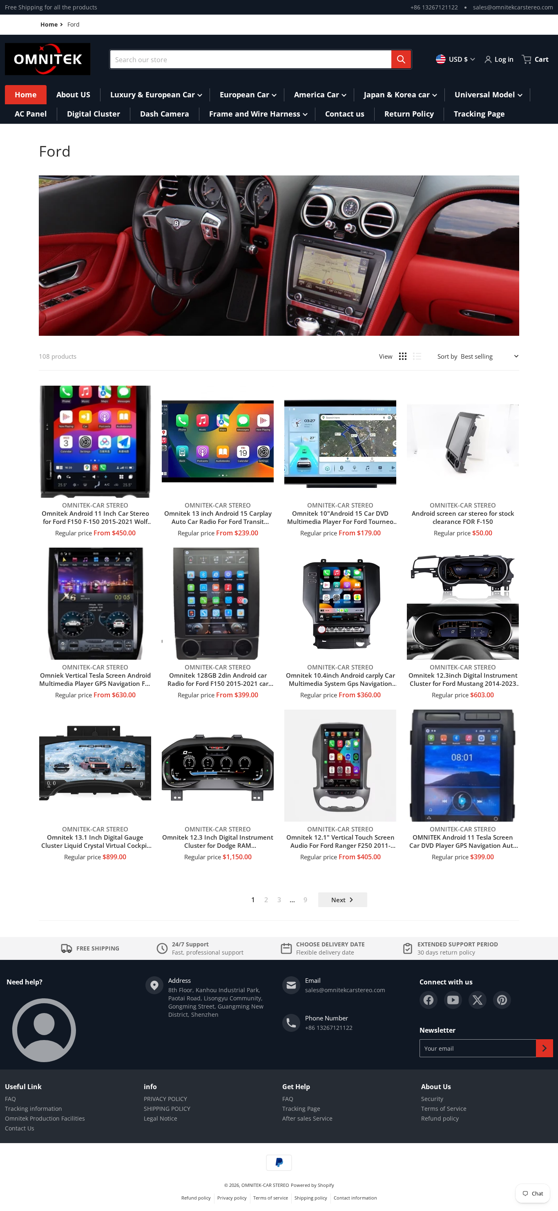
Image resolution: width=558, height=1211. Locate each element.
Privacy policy (232, 1198)
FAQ (10, 1099)
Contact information (355, 1198)
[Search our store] (401, 59)
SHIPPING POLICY (167, 1108)
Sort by (447, 356)
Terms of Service (443, 1108)
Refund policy (440, 1118)
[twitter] (478, 1000)
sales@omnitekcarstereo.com (513, 7)
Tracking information (33, 1108)
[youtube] (453, 1000)
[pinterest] (502, 1000)
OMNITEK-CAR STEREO (265, 1185)
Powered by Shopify (312, 1185)
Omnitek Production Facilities (45, 1118)
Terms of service (270, 1198)
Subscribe (544, 1048)
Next (338, 900)
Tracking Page (301, 1108)
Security (432, 1099)
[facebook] (428, 1000)
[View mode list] (417, 356)
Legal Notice (160, 1118)
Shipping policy (311, 1198)
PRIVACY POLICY (165, 1099)
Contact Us (19, 1128)
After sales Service (307, 1118)
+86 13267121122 (434, 7)
